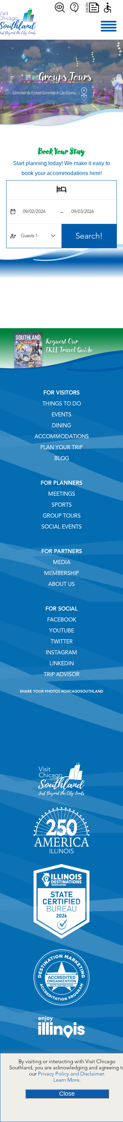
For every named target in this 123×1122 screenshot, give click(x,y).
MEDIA (61, 562)
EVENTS (61, 414)
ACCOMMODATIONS (62, 436)
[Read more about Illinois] (61, 1041)
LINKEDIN (62, 663)
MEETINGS (61, 494)
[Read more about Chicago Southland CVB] (61, 799)
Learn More (66, 1080)
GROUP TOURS (62, 515)
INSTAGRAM (61, 652)
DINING (61, 425)
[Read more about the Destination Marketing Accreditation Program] (61, 1008)
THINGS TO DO (61, 403)
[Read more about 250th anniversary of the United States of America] (61, 856)
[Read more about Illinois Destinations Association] (61, 941)
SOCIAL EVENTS (61, 526)
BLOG (61, 458)
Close (67, 1093)
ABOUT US (61, 584)
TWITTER (62, 641)
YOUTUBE (61, 630)
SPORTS (62, 505)
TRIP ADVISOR (62, 674)
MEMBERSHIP (61, 573)
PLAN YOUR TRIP (61, 447)
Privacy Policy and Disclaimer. (71, 1074)
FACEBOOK (61, 619)
